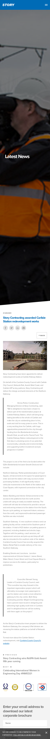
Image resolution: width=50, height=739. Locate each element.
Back (42, 335)
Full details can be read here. (27, 735)
